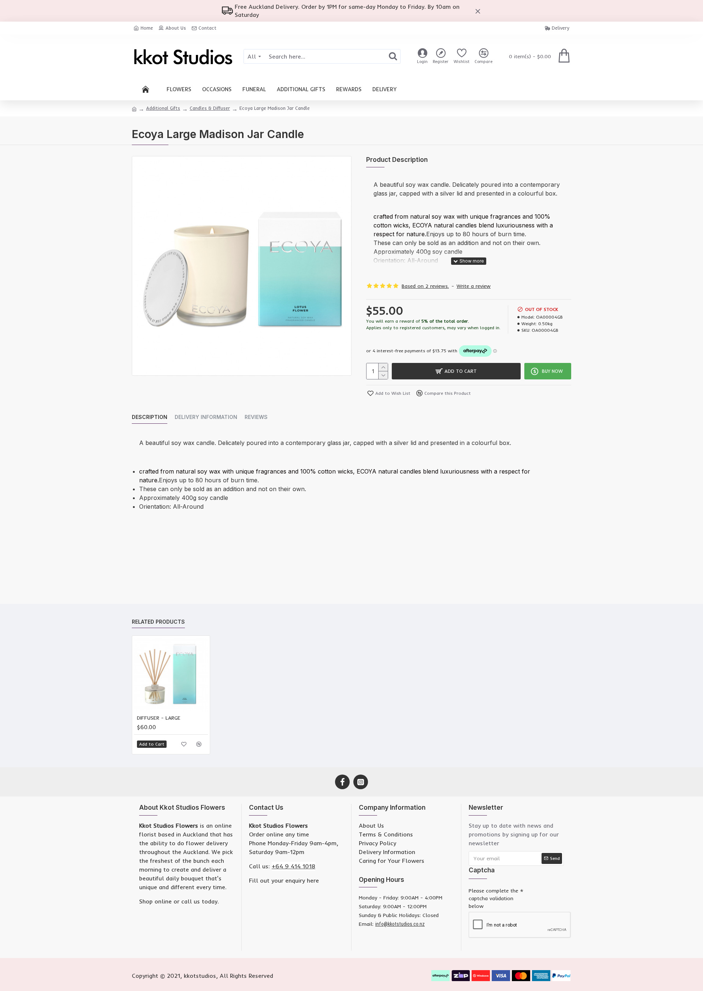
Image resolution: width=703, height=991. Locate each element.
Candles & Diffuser (210, 108)
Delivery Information (206, 417)
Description (149, 417)
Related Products (158, 622)
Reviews (256, 417)
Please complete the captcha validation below (493, 898)
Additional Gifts (163, 108)
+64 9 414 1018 (293, 866)
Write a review (474, 286)
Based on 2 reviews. (425, 286)
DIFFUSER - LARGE (159, 718)
